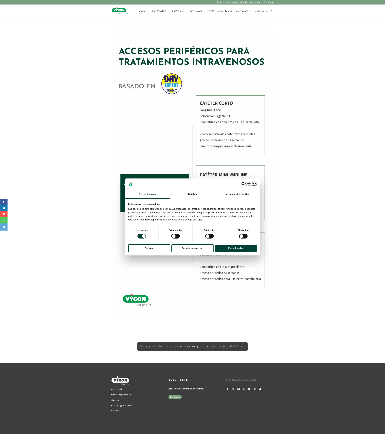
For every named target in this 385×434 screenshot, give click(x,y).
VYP (211, 11)
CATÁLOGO (242, 11)
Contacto (261, 11)
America (254, 2)
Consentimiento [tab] (147, 194)
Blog (142, 11)
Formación (159, 11)
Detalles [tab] (192, 194)
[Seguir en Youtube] (249, 389)
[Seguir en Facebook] (228, 389)
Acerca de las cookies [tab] (237, 194)
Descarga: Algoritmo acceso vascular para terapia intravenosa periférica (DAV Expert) (192, 347)
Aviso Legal (116, 390)
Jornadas (196, 11)
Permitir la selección (192, 248)
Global (243, 2)
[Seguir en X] (233, 389)
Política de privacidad (121, 395)
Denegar (149, 248)
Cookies (115, 400)
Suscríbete (225, 11)
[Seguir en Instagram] (238, 389)
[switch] (175, 236)
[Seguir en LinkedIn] (244, 389)
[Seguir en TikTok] (260, 389)
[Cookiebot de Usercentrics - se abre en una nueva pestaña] (244, 184)
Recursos (176, 11)
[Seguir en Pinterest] (255, 389)
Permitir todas (235, 248)
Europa (267, 2)
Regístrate (175, 397)
